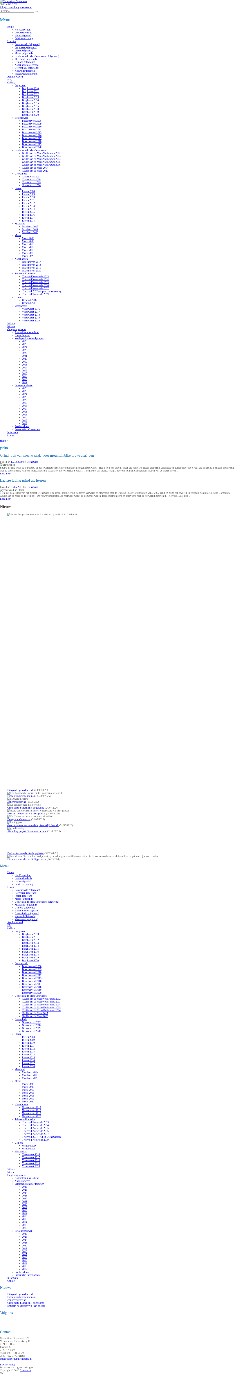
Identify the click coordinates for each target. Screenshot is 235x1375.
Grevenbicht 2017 (31, 176)
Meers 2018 (28, 250)
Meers (18, 235)
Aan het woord (15, 76)
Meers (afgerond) (24, 53)
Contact (11, 435)
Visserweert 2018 (31, 314)
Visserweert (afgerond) (26, 73)
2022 (24, 353)
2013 (24, 379)
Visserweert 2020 (31, 320)
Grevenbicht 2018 (31, 179)
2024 (24, 347)
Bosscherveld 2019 (31, 144)
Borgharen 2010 (30, 88)
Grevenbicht (21, 173)
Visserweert (21, 306)
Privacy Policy (7, 1364)
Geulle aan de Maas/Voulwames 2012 (41, 153)
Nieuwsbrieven (22, 335)
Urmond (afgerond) (25, 62)
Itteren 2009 (28, 194)
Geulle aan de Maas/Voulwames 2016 (41, 164)
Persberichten (22, 426)
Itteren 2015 (28, 211)
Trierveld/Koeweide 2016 (35, 285)
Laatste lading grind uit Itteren (23, 480)
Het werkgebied (23, 35)
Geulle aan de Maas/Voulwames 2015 (41, 162)
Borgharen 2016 (30, 106)
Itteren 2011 (28, 200)
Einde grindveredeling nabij (21, 796)
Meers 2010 (28, 244)
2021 (24, 355)
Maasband (20, 223)
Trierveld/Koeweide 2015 (35, 282)
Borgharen (20, 85)
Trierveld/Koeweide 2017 (35, 288)
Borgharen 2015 (30, 103)
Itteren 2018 (28, 220)
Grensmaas (32, 461)
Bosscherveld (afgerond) (27, 44)
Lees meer (5, 473)
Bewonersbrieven (23, 385)
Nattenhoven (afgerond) (27, 65)
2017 (24, 367)
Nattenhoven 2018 (31, 264)
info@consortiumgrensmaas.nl (16, 7)
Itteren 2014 (28, 209)
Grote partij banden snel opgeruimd (25, 807)
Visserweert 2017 (31, 311)
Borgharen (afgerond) (26, 47)
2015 (24, 373)
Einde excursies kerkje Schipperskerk (26, 859)
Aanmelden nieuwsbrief (27, 332)
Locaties (11, 41)
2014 (24, 376)
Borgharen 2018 (30, 109)
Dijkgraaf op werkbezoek (20, 790)
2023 (24, 350)
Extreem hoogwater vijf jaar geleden (26, 813)
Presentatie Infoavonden (27, 429)
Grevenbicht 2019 (31, 182)
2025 (24, 344)
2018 (24, 364)
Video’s (11, 323)
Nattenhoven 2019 (31, 267)
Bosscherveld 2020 (31, 147)
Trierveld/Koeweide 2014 (35, 279)
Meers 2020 (28, 256)
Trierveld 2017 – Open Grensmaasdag (42, 291)
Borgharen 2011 (30, 91)
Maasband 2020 (30, 232)
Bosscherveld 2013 (31, 132)
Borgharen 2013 (30, 97)
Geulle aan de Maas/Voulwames (31, 150)
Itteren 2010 (28, 197)
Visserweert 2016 (31, 308)
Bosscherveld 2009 (31, 123)
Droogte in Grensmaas (18, 819)
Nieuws (11, 326)
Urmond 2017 (29, 303)
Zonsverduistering (16, 801)
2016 (24, 370)
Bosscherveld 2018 (31, 141)
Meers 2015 (28, 247)
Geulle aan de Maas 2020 (35, 170)
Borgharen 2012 (30, 94)
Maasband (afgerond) (26, 59)
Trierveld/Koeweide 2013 (35, 276)
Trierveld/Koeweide (25, 273)
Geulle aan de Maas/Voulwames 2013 (41, 156)
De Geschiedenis (23, 32)
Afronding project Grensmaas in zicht (26, 831)
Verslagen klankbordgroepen (29, 338)
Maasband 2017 (30, 226)
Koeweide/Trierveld (25, 70)
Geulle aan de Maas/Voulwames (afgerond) (37, 56)
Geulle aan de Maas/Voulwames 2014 (41, 159)
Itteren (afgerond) (24, 50)
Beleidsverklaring (24, 38)
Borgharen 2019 (30, 112)
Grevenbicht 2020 (31, 185)
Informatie (12, 432)
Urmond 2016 (29, 300)
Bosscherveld (21, 117)
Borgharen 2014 (30, 100)
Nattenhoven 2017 (31, 261)
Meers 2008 (28, 238)
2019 (24, 361)
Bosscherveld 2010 (31, 126)
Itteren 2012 (28, 203)
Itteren (18, 188)
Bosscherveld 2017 (31, 138)
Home (10, 26)
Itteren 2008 (28, 191)
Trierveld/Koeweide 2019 (35, 294)
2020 (24, 358)
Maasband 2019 (30, 229)
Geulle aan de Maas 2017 (35, 167)
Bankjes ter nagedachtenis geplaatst (25, 853)
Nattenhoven (21, 259)
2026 (24, 341)
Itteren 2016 (28, 214)
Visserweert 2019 (31, 317)
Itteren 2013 (28, 206)
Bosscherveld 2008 (31, 120)
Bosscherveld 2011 (31, 129)
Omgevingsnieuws (16, 329)
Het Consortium (23, 29)
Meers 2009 (28, 241)
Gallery (11, 82)
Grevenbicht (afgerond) (27, 67)
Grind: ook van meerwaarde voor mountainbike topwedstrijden (47, 455)
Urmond (19, 297)
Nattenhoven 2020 (31, 270)
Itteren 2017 (28, 217)
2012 (24, 382)
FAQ (9, 79)
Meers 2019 (28, 253)
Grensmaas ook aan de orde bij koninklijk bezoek (33, 825)
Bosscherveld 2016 (31, 135)
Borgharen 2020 (30, 115)
